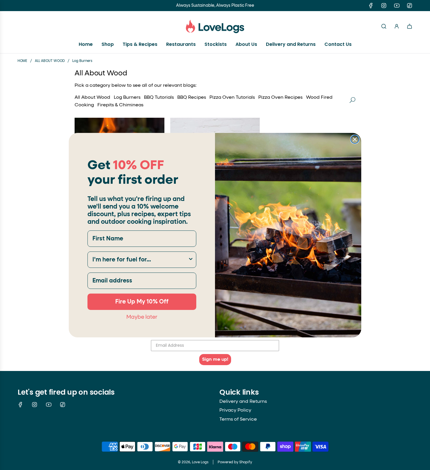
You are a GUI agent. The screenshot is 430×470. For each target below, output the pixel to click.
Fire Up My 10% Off (141, 302)
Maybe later (141, 317)
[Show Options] (191, 260)
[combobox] (140, 260)
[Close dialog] (355, 139)
